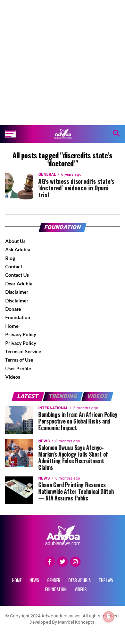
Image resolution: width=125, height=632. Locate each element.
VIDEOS (81, 589)
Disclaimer (16, 292)
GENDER (53, 580)
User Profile (18, 368)
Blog (10, 258)
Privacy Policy (20, 334)
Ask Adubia (17, 249)
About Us (15, 241)
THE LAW (106, 580)
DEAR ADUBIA (79, 580)
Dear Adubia (18, 283)
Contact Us (17, 275)
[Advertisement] (62, 62)
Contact (13, 266)
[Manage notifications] (108, 616)
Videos (12, 377)
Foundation (17, 317)
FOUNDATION (56, 589)
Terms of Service (23, 351)
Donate (13, 309)
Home (11, 326)
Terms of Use (19, 360)
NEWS (34, 580)
